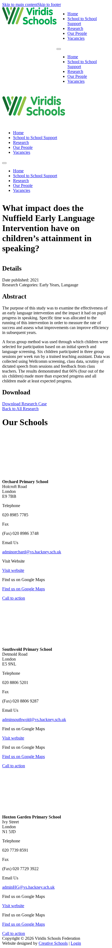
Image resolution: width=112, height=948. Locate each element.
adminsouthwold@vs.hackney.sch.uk (34, 719)
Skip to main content (20, 4)
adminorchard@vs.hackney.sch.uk (31, 552)
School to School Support (35, 137)
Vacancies (76, 38)
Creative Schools (53, 943)
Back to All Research (20, 408)
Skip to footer (49, 4)
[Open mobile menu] (59, 49)
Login (76, 943)
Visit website (13, 570)
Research (75, 28)
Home (72, 13)
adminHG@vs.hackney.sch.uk (28, 887)
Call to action (13, 598)
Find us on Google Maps (23, 589)
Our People (77, 33)
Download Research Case (24, 403)
